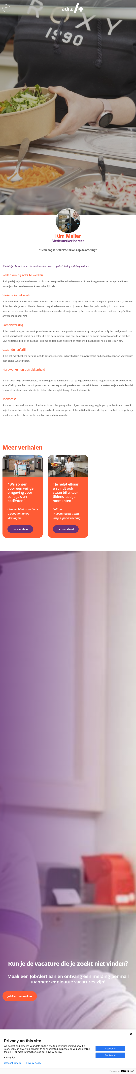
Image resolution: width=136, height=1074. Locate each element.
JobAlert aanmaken (19, 996)
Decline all (110, 1055)
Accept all (110, 1048)
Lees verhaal (20, 529)
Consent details (12, 1063)
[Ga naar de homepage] (72, 8)
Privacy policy (33, 1063)
